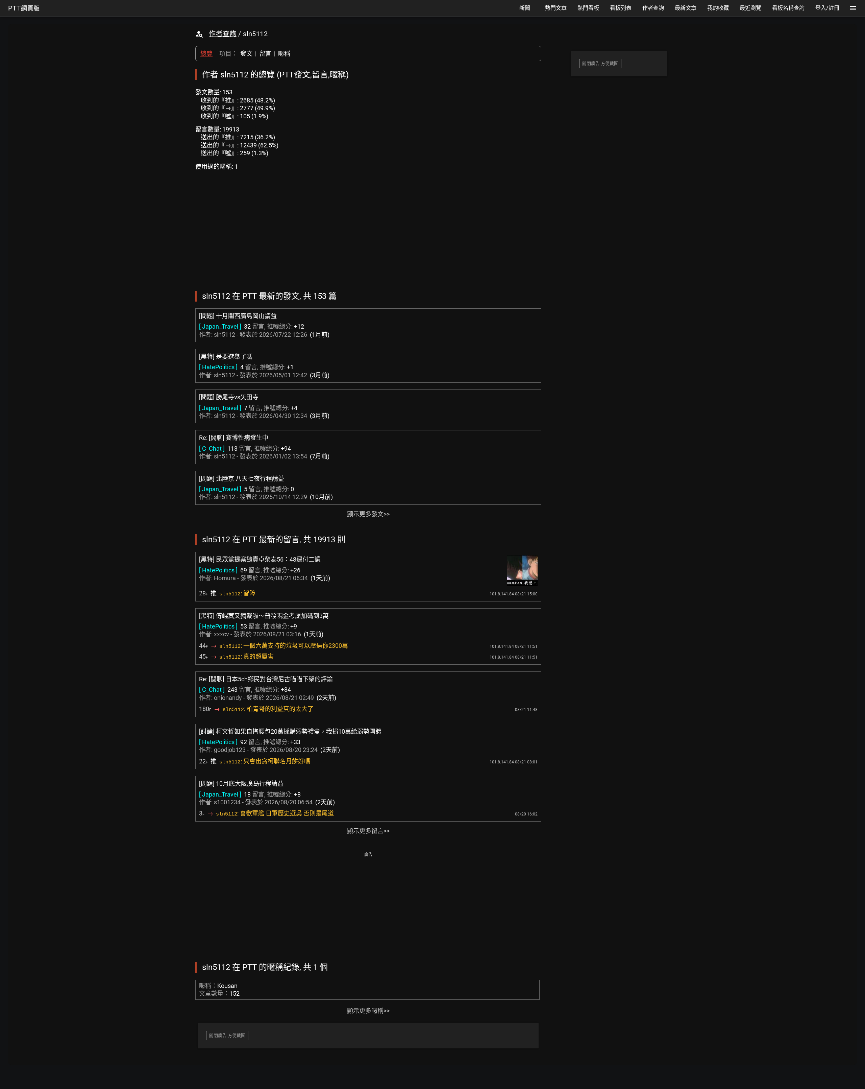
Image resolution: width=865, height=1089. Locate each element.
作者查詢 (223, 34)
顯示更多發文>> (368, 514)
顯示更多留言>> (368, 830)
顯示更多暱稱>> (368, 1010)
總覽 (206, 53)
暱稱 (284, 53)
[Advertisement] (368, 906)
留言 (265, 53)
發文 (246, 53)
